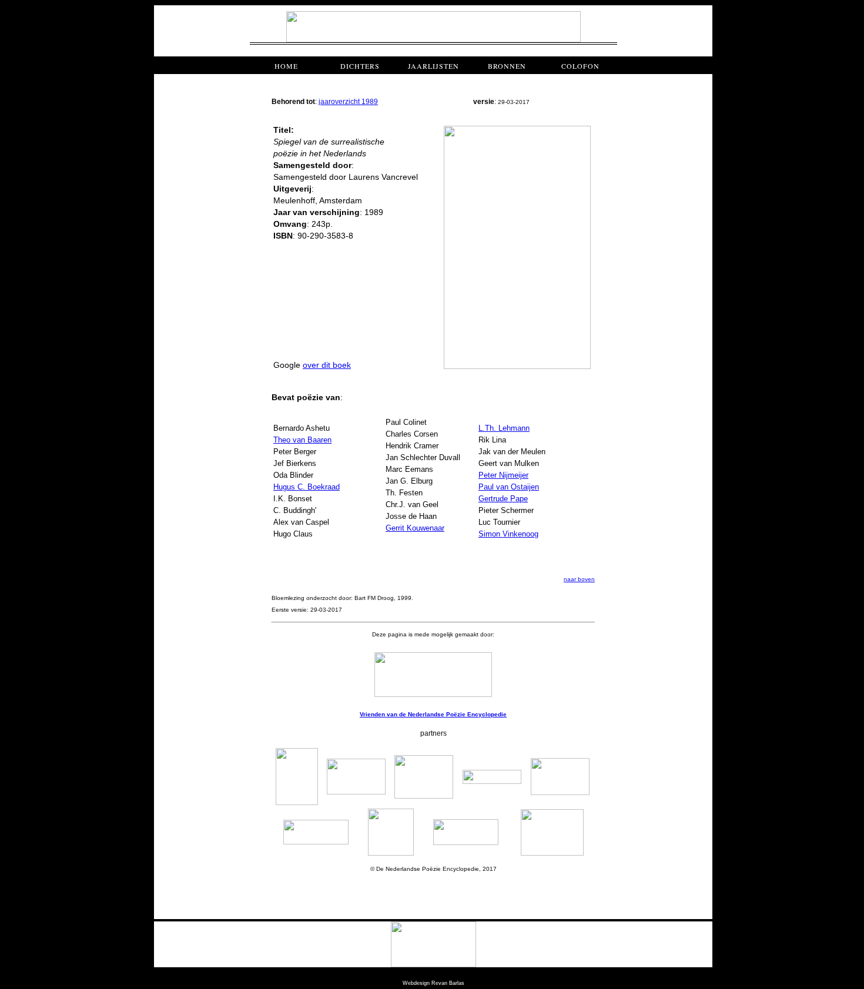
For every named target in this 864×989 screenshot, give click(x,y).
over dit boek (327, 365)
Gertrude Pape (503, 498)
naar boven (579, 579)
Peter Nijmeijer (503, 475)
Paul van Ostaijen (508, 486)
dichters (360, 66)
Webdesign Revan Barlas (433, 983)
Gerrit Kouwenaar (415, 528)
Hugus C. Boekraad (306, 486)
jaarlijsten (433, 66)
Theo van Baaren (302, 439)
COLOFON (580, 66)
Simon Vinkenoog (508, 533)
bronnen (507, 66)
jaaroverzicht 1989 (348, 102)
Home (286, 66)
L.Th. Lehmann (504, 428)
